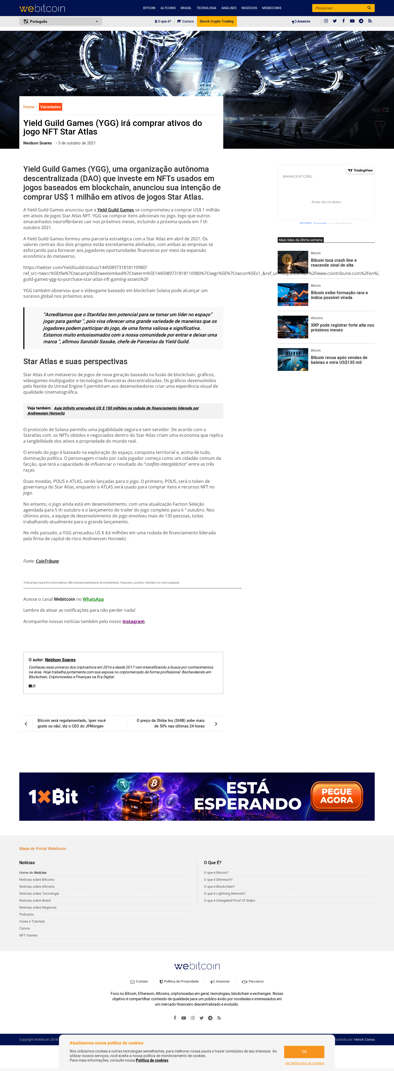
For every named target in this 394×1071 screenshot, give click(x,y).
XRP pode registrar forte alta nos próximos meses (342, 328)
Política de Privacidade (181, 981)
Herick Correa (364, 1039)
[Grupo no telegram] (361, 21)
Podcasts (26, 914)
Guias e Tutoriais (32, 921)
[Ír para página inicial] (60, 8)
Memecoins (271, 8)
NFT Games (28, 935)
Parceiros (256, 981)
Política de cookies (152, 1060)
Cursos (187, 21)
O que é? (164, 21)
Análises (228, 8)
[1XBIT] (197, 797)
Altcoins (168, 8)
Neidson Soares (60, 660)
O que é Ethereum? (218, 879)
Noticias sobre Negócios (38, 907)
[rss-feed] (370, 21)
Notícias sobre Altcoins (37, 886)
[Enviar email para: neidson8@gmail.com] (31, 686)
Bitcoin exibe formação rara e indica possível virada (339, 295)
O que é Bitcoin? (216, 872)
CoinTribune (47, 561)
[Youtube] (352, 21)
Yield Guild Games (115, 210)
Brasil (186, 8)
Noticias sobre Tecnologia (39, 893)
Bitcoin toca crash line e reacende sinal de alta (334, 263)
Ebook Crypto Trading (216, 21)
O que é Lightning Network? (225, 893)
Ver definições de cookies (304, 1063)
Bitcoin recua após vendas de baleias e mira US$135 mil (339, 360)
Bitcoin (149, 8)
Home (29, 107)
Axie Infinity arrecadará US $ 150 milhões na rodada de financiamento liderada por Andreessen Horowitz (113, 410)
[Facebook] (344, 21)
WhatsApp (93, 599)
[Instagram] (326, 21)
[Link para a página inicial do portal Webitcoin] (197, 965)
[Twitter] (335, 21)
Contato (141, 981)
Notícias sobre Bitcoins (36, 879)
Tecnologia (206, 8)
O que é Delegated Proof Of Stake (229, 900)
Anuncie (303, 21)
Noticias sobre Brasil (35, 900)
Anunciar (222, 981)
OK (304, 1052)
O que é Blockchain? (219, 886)
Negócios (249, 8)
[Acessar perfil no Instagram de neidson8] (34, 686)
